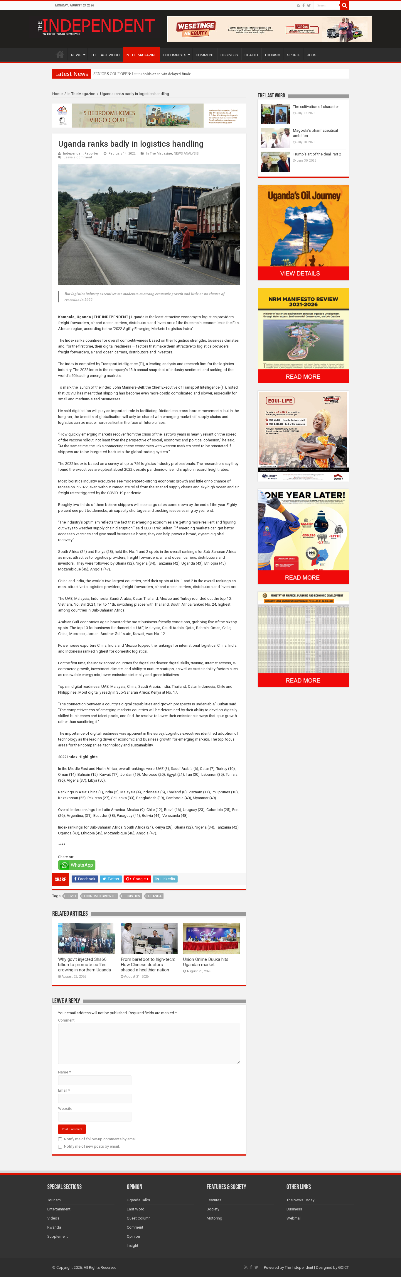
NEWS (76, 55)
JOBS (311, 55)
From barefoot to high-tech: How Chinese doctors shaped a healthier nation (148, 965)
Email (64, 1090)
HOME (60, 54)
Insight (132, 1245)
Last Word (135, 1209)
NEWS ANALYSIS (186, 153)
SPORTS (294, 55)
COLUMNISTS (174, 55)
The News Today (300, 1200)
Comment (66, 1020)
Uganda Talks (138, 1200)
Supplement (57, 1236)
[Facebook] (303, 5)
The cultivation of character (316, 106)
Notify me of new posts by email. (92, 1146)
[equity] (303, 435)
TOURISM (272, 55)
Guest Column (139, 1218)
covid (71, 896)
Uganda (154, 896)
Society (213, 1209)
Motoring (214, 1218)
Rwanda (54, 1227)
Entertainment (58, 1209)
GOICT (343, 1267)
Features (214, 1200)
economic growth (100, 896)
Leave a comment (78, 157)
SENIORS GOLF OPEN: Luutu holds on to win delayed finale (142, 74)
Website (65, 1108)
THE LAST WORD (105, 55)
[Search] (344, 5)
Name (64, 1072)
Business (294, 1209)
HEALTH (251, 55)
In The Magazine (81, 94)
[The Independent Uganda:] (95, 26)
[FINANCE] (303, 639)
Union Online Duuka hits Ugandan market (205, 962)
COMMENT (205, 55)
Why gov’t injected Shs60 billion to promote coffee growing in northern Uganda (84, 965)
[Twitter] (308, 5)
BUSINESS (229, 55)
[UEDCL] (303, 536)
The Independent (299, 1267)
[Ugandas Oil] (303, 232)
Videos (53, 1218)
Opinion (133, 1236)
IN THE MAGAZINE (141, 55)
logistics (132, 896)
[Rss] (298, 5)
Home (57, 94)
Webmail (294, 1218)
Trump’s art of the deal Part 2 (317, 154)
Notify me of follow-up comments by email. (100, 1139)
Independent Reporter (80, 153)
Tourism (54, 1200)
